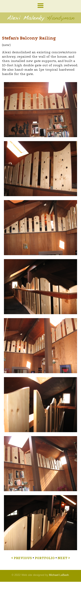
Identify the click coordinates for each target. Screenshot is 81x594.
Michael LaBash (59, 574)
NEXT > (64, 558)
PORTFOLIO (45, 558)
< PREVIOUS (21, 558)
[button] (40, 5)
